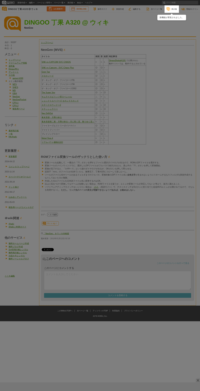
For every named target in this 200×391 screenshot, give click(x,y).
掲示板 (174, 9)
